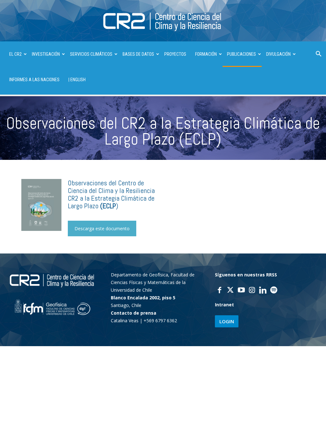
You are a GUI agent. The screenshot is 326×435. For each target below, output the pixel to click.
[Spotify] (274, 290)
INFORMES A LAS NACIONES (34, 79)
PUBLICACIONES (241, 54)
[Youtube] (241, 290)
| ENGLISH (77, 79)
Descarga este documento (102, 228)
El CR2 (15, 54)
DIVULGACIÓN (278, 54)
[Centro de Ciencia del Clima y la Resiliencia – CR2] (163, 21)
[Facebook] (219, 290)
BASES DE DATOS (138, 54)
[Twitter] (230, 290)
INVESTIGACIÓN (46, 54)
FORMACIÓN (206, 54)
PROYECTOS (175, 54)
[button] (318, 55)
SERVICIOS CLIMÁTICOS (91, 54)
